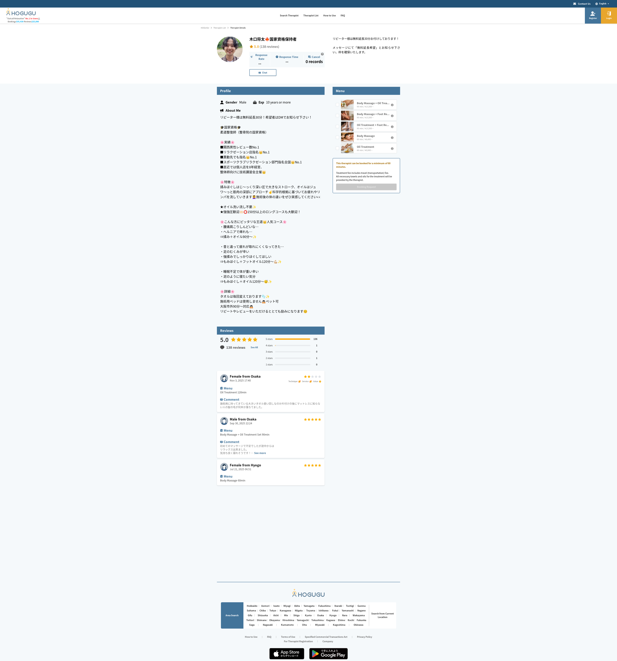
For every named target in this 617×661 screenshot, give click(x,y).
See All (254, 347)
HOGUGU (205, 28)
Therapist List (219, 28)
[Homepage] (21, 14)
